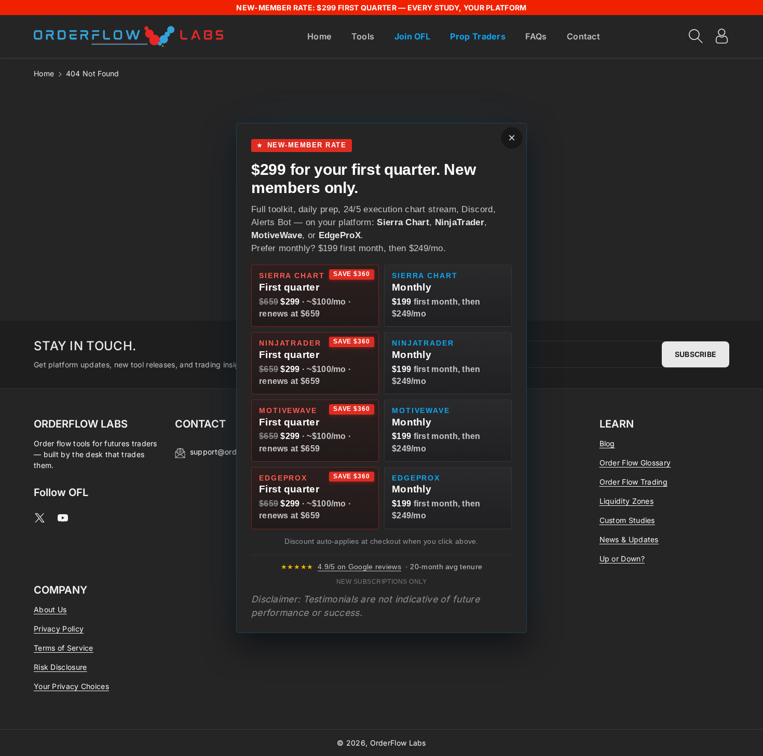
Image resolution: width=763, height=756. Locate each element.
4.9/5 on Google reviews (359, 567)
